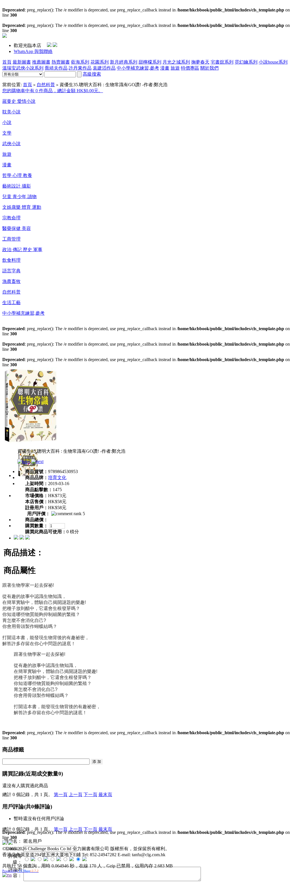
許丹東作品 (80, 68)
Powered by (20, 871)
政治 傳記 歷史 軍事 (22, 249)
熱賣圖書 (61, 62)
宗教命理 (11, 217)
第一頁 (61, 794)
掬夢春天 (200, 62)
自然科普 (46, 84)
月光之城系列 (176, 62)
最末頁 (105, 794)
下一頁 (90, 794)
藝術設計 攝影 (16, 186)
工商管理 (11, 239)
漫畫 (164, 68)
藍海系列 (80, 62)
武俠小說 (11, 143)
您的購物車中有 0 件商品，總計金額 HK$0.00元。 (52, 90)
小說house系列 (273, 62)
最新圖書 (22, 62)
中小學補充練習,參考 (138, 68)
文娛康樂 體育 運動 (21, 207)
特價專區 (190, 68)
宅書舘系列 (222, 62)
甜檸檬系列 (149, 62)
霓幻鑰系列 (246, 62)
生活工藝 (11, 302)
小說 (6, 122)
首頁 (6, 62)
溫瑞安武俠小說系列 (22, 68)
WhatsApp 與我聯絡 (33, 51)
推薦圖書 (41, 62)
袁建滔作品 (104, 68)
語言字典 (11, 270)
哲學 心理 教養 (17, 175)
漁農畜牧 (11, 281)
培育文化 (57, 477)
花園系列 (99, 62)
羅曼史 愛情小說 (18, 101)
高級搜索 (92, 74)
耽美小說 (11, 111)
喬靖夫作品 (56, 68)
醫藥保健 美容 (16, 228)
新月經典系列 (123, 62)
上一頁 (75, 794)
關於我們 (209, 68)
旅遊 (175, 68)
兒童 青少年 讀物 (19, 196)
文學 (6, 133)
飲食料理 (11, 260)
